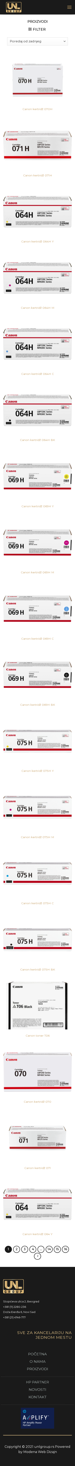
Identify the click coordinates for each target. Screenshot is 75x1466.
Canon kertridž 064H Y (37, 241)
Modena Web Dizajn (40, 1452)
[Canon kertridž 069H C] (37, 608)
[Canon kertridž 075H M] (37, 807)
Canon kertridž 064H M (37, 307)
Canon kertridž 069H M (37, 572)
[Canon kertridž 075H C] (37, 873)
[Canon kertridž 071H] (37, 145)
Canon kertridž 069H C (37, 638)
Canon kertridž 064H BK (37, 440)
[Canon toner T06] (37, 1005)
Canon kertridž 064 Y (37, 1234)
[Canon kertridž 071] (37, 1138)
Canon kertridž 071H (37, 175)
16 (65, 1249)
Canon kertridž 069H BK (37, 704)
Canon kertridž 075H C (37, 903)
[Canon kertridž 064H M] (37, 277)
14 (49, 1249)
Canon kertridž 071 (37, 1168)
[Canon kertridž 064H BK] (37, 410)
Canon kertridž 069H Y (37, 506)
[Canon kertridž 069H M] (37, 542)
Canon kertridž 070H (37, 109)
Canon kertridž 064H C (37, 373)
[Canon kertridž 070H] (37, 79)
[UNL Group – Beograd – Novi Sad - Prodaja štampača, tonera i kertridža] (32, 7)
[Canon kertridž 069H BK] (37, 674)
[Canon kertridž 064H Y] (37, 211)
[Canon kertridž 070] (37, 1072)
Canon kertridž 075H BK (37, 969)
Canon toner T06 (38, 1035)
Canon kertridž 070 (37, 1101)
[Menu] (69, 7)
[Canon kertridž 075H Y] (37, 741)
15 (57, 1249)
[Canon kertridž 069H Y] (37, 476)
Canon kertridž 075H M (37, 837)
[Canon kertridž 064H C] (37, 343)
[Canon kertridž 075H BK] (37, 939)
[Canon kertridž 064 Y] (37, 1204)
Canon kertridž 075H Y (37, 770)
